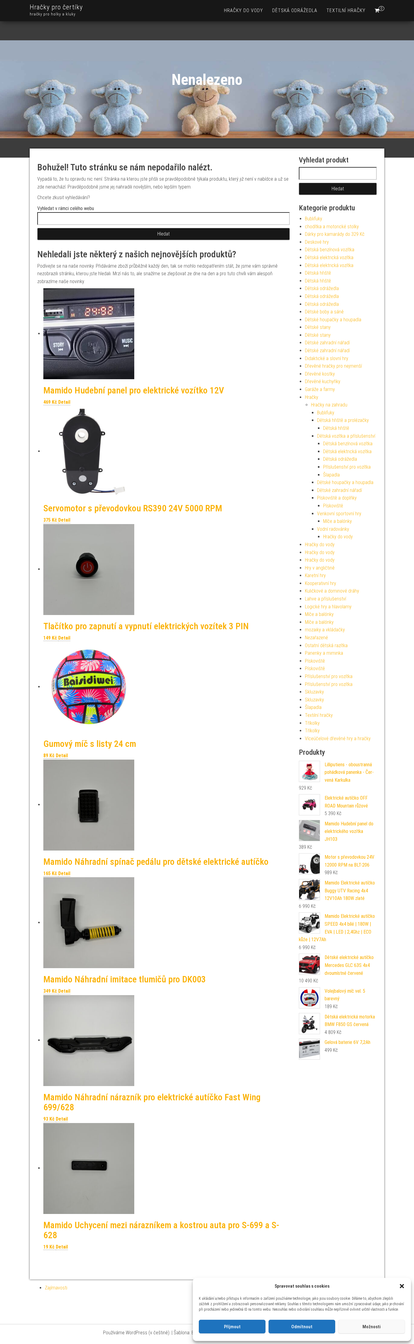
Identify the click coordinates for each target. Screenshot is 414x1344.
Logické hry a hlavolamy (328, 607)
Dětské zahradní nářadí (327, 343)
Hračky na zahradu (329, 405)
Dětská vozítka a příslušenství (346, 436)
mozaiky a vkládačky (325, 630)
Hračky (311, 397)
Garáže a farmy (320, 389)
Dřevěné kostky (320, 374)
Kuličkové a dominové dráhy (332, 591)
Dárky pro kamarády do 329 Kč (335, 234)
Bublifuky (313, 219)
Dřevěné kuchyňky (322, 381)
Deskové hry (317, 242)
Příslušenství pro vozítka (347, 467)
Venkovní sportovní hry (339, 514)
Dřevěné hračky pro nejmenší (333, 366)
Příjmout (232, 1326)
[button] (402, 1286)
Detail (64, 402)
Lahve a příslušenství (325, 599)
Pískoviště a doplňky (337, 498)
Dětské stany (318, 327)
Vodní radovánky (333, 529)
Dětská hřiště (318, 273)
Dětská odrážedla (294, 10)
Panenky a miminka (324, 653)
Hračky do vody (243, 10)
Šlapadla (331, 475)
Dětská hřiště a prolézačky (343, 420)
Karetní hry (315, 575)
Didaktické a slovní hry (326, 358)
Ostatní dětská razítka (326, 645)
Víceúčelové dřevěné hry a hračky (338, 738)
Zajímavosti (56, 1288)
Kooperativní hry (320, 583)
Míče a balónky (337, 521)
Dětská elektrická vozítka (329, 257)
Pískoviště (333, 506)
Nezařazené (316, 637)
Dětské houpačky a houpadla (333, 320)
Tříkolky (312, 723)
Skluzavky (314, 692)
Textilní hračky (346, 10)
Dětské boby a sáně (324, 312)
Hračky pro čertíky (56, 7)
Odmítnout (301, 1326)
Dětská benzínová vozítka (329, 249)
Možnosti (371, 1326)
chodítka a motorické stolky (332, 226)
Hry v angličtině (320, 568)
